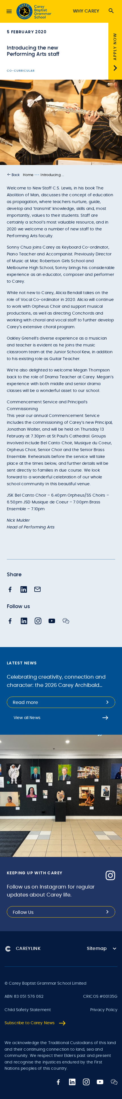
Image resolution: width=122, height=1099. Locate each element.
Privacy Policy (103, 1010)
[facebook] (10, 590)
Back (16, 175)
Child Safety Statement (28, 1010)
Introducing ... (52, 175)
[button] (13, 175)
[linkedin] (23, 590)
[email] (37, 590)
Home (28, 175)
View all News (27, 718)
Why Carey (86, 11)
